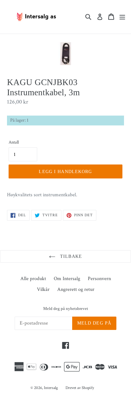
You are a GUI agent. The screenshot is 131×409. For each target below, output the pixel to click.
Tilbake (70, 256)
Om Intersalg (67, 278)
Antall (14, 142)
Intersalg (51, 388)
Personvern (99, 278)
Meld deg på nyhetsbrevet (65, 308)
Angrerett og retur (75, 289)
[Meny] (122, 16)
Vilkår (43, 289)
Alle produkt (33, 278)
